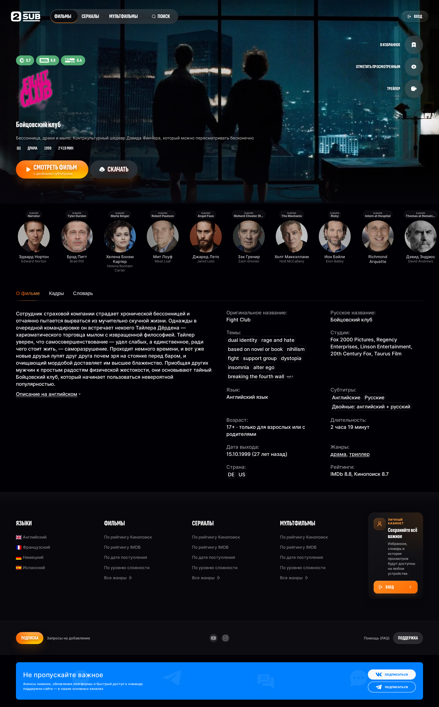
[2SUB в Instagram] (225, 638)
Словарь (83, 293)
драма (338, 454)
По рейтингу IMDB (122, 547)
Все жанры (115, 577)
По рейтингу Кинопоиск (128, 537)
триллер (359, 454)
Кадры (56, 293)
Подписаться (396, 674)
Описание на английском (46, 394)
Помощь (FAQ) (377, 638)
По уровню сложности (127, 567)
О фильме (28, 293)
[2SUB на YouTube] (214, 638)
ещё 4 (290, 376)
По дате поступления (125, 557)
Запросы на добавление (68, 638)
